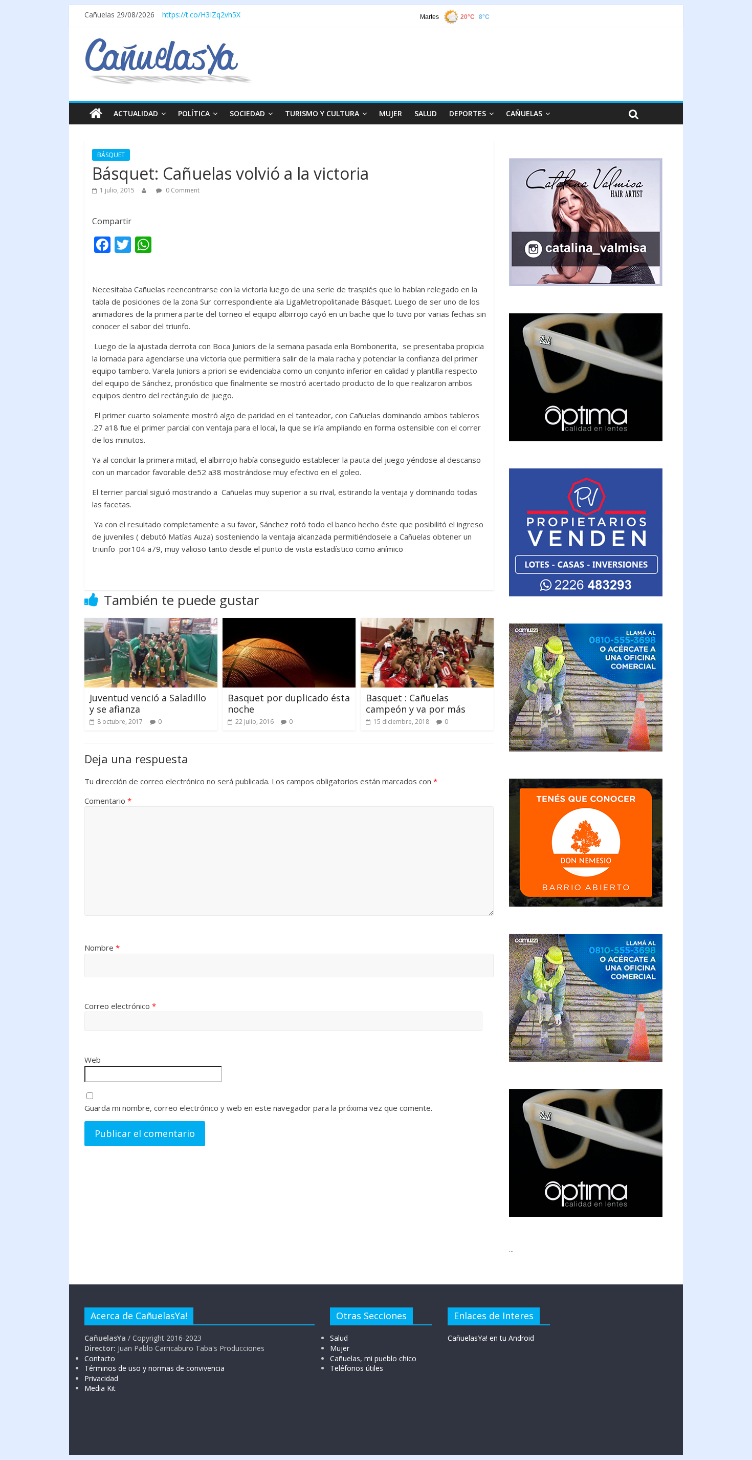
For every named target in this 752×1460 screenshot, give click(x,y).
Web (92, 1060)
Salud (339, 1338)
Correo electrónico (120, 1006)
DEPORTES (467, 113)
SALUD (425, 113)
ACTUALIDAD (136, 113)
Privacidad (101, 1378)
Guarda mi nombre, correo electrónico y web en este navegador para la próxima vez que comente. (258, 1108)
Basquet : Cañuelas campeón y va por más (416, 703)
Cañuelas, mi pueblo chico (373, 1358)
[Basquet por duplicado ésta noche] (289, 624)
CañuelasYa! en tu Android (491, 1338)
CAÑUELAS (524, 113)
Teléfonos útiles (356, 1368)
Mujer (339, 1348)
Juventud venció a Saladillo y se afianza (148, 703)
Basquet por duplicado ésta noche (289, 703)
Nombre (102, 947)
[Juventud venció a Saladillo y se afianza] (150, 624)
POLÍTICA (194, 113)
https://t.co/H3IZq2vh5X (201, 14)
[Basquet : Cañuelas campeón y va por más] (427, 624)
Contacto (99, 1358)
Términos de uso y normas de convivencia (154, 1368)
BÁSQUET (111, 155)
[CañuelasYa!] (168, 43)
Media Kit (100, 1388)
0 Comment (182, 190)
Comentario (107, 801)
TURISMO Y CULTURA (322, 113)
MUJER (390, 113)
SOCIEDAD (247, 113)
